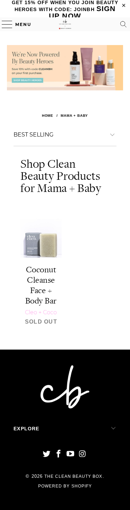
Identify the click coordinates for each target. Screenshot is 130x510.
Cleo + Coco (41, 312)
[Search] (123, 24)
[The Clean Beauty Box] (65, 24)
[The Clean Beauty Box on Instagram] (83, 454)
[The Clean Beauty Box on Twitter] (47, 454)
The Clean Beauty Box (73, 476)
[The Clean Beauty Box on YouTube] (71, 454)
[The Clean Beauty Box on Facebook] (58, 454)
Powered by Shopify (65, 486)
